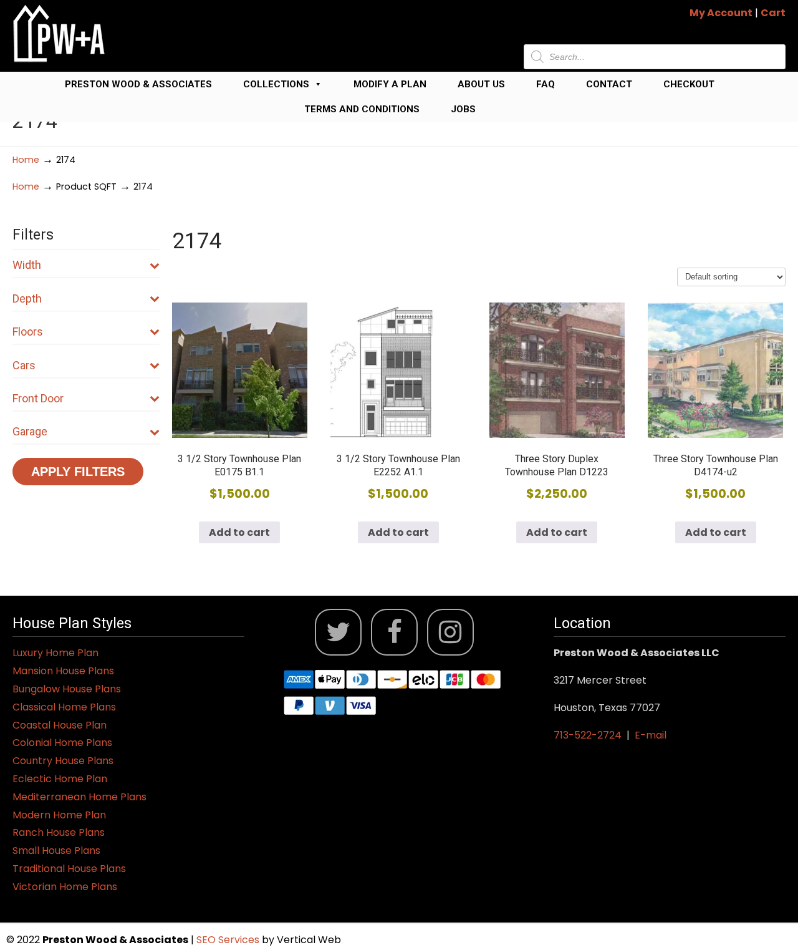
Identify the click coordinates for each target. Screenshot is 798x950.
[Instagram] (450, 632)
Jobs (463, 109)
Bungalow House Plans (66, 689)
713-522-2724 (588, 735)
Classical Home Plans (64, 707)
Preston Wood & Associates (138, 84)
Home (25, 159)
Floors (27, 331)
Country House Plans (62, 761)
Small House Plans (56, 850)
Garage (29, 431)
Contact (609, 84)
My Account (721, 13)
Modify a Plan (389, 84)
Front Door (38, 398)
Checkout (688, 84)
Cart (773, 13)
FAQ (545, 84)
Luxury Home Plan (55, 653)
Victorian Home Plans (64, 887)
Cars (24, 365)
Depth (27, 298)
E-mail (650, 735)
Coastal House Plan (59, 725)
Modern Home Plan (59, 815)
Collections (276, 84)
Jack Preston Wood (59, 33)
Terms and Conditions (362, 109)
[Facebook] (394, 632)
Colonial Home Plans (62, 742)
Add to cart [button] (239, 532)
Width (26, 264)
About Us (481, 84)
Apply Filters (78, 471)
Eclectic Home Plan (59, 779)
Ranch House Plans (58, 832)
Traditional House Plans (69, 868)
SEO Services (229, 940)
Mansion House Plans (63, 671)
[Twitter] (338, 632)
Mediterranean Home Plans (79, 797)
